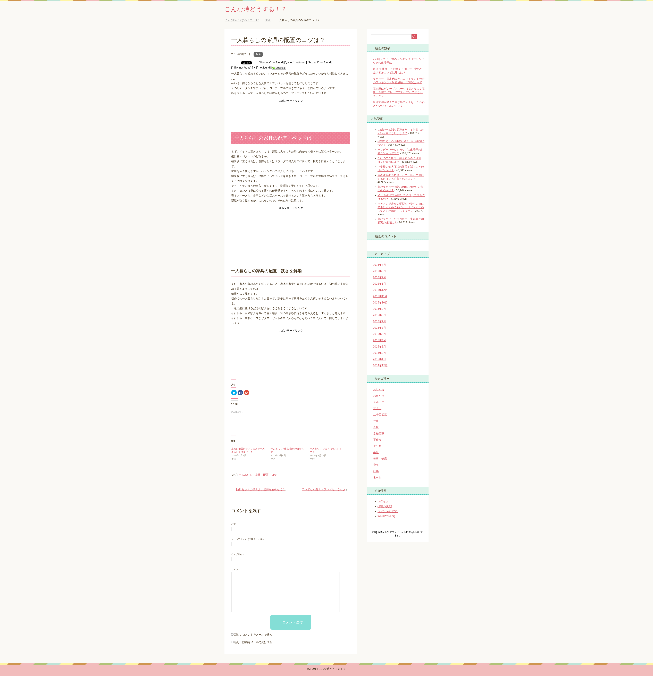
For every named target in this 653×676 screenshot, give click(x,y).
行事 (376, 471)
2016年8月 (379, 264)
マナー (377, 408)
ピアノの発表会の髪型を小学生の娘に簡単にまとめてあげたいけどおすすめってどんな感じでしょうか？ (401, 207)
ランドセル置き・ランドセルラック (323, 489)
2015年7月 (379, 321)
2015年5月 (379, 334)
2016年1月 (379, 283)
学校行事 (378, 433)
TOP (244, 20)
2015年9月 (379, 308)
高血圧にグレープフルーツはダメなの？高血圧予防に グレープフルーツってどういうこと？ (399, 92)
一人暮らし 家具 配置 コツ (258, 474)
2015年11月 (380, 296)
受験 (376, 427)
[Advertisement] (291, 111)
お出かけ (378, 395)
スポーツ (378, 402)
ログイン (383, 501)
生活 (258, 54)
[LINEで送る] (278, 67)
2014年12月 (380, 365)
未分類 (377, 446)
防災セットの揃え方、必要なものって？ (260, 489)
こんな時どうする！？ (255, 9)
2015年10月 (380, 302)
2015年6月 (379, 327)
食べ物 (377, 477)
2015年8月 (379, 315)
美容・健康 (380, 458)
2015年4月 (379, 340)
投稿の (385, 506)
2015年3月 (379, 346)
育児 (376, 464)
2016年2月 (379, 277)
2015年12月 (380, 290)
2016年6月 (379, 271)
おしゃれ (378, 389)
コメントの (388, 511)
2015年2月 (379, 352)
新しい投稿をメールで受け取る (253, 642)
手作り (377, 439)
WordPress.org (387, 516)
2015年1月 (379, 359)
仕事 (376, 420)
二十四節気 (380, 414)
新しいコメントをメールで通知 (253, 634)
